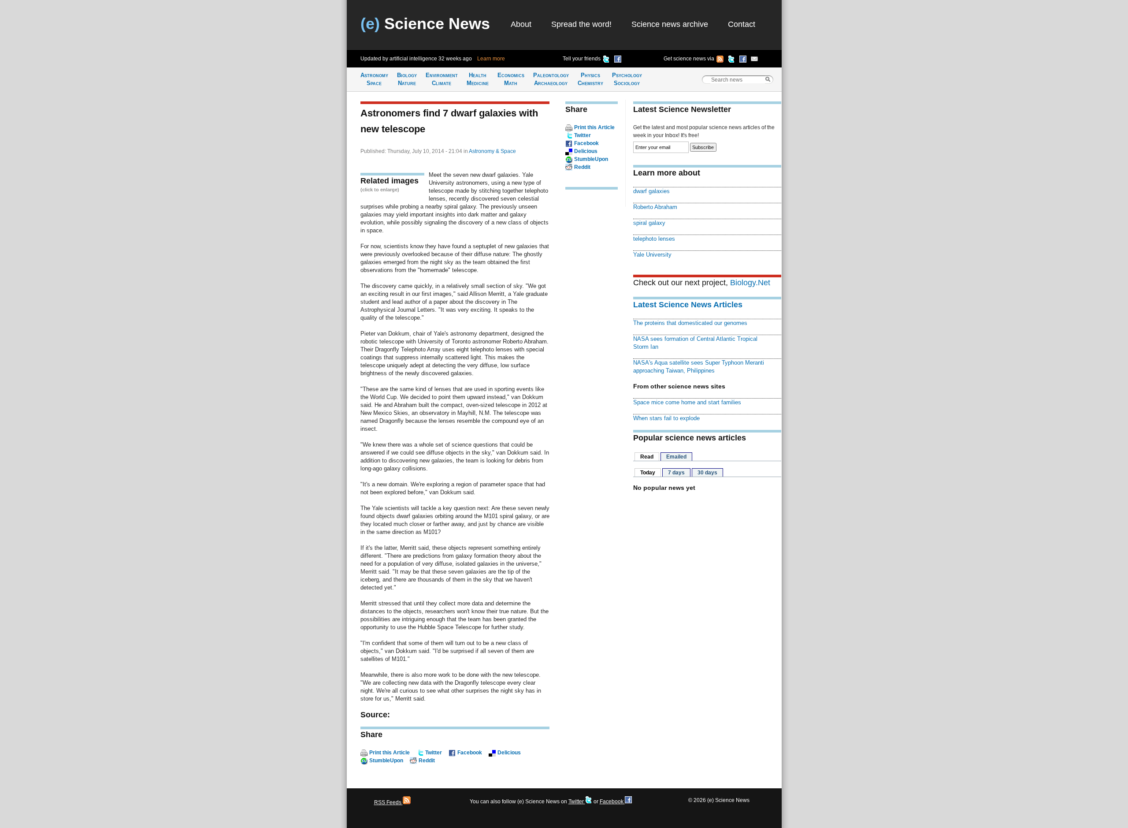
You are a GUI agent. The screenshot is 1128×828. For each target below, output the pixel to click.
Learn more (491, 59)
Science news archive (669, 24)
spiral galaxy (649, 223)
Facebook (469, 753)
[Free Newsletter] (754, 60)
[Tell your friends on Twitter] (606, 60)
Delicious (509, 753)
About (521, 24)
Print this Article (389, 753)
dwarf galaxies (651, 191)
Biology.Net (750, 282)
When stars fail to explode (666, 418)
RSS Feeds (388, 802)
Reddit (427, 760)
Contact (741, 24)
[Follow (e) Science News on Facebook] (743, 60)
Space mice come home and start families (687, 402)
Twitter (433, 753)
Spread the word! (581, 24)
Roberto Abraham (655, 207)
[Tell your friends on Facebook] (617, 60)
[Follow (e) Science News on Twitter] (731, 60)
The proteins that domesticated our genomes (690, 323)
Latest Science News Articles (687, 304)
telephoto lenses (654, 238)
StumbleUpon (386, 760)
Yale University (652, 254)
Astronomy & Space (492, 151)
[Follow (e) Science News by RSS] (720, 60)
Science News (425, 24)
